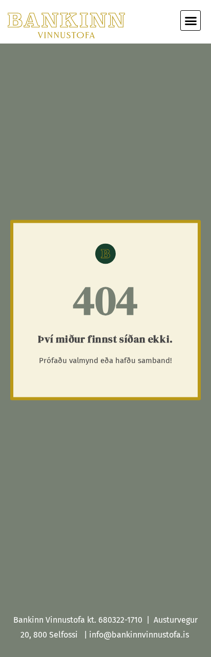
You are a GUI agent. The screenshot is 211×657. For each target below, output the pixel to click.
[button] (190, 20)
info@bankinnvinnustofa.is (139, 635)
